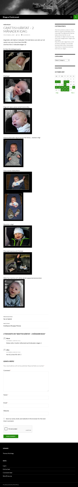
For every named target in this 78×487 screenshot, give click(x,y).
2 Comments (26, 35)
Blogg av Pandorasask (11, 17)
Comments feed (7, 472)
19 (56, 87)
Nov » (73, 93)
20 (59, 87)
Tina (18, 35)
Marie (8, 338)
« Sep (56, 93)
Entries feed (6, 469)
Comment (7, 370)
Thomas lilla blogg (8, 453)
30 (68, 90)
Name (5, 395)
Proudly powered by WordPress (11, 484)
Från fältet (7, 24)
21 (62, 87)
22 (65, 87)
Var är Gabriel (8, 318)
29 (65, 90)
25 (73, 87)
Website (6, 411)
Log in (4, 466)
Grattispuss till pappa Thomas (12, 325)
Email (5, 403)
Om (71, 17)
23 (68, 87)
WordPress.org (7, 476)
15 (65, 84)
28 (62, 90)
